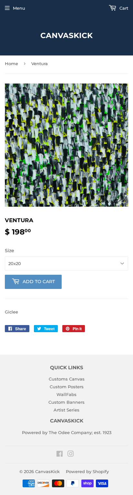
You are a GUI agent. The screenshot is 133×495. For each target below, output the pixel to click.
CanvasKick (66, 35)
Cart (123, 8)
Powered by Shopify (87, 471)
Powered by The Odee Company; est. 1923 (66, 432)
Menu (19, 8)
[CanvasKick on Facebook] (59, 454)
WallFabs (66, 394)
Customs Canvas (67, 378)
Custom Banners (66, 402)
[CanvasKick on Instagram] (70, 454)
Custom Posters (67, 386)
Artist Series (66, 409)
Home (11, 63)
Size (9, 250)
